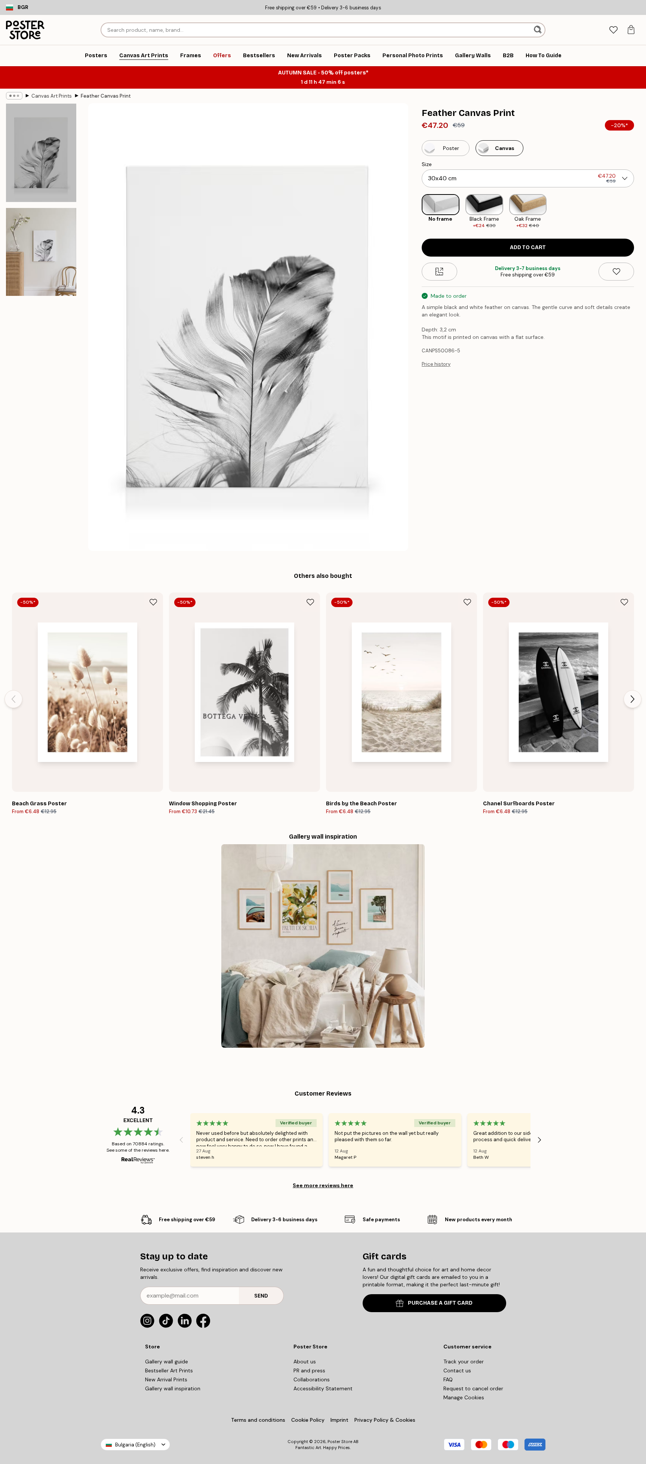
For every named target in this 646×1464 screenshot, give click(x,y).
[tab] (613, 30)
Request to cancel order (473, 1388)
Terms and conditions (258, 1419)
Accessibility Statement (323, 1388)
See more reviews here (323, 1185)
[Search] (538, 29)
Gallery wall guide (166, 1361)
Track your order (463, 1361)
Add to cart (528, 247)
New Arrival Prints (166, 1379)
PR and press (309, 1370)
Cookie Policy (307, 1419)
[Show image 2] (41, 252)
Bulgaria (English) (135, 1445)
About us (304, 1361)
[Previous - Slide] (416, 211)
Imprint (339, 1419)
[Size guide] (439, 272)
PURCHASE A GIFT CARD (440, 1303)
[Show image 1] (41, 153)
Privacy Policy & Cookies (384, 1419)
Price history (436, 364)
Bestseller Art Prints (169, 1370)
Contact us (457, 1370)
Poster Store (339, 1441)
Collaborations (311, 1379)
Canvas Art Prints (51, 96)
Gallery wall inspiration (172, 1388)
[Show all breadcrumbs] (14, 95)
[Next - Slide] (640, 211)
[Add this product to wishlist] (616, 272)
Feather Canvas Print (106, 96)
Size (427, 164)
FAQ (448, 1379)
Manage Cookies (463, 1397)
